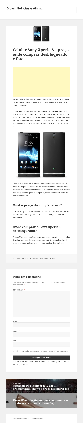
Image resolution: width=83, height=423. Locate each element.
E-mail (16, 331)
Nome (16, 321)
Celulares (44, 258)
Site (14, 341)
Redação (35, 258)
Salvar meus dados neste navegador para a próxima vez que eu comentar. (42, 351)
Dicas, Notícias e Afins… (25, 8)
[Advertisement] (41, 82)
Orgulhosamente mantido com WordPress (28, 419)
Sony (53, 258)
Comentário (19, 290)
